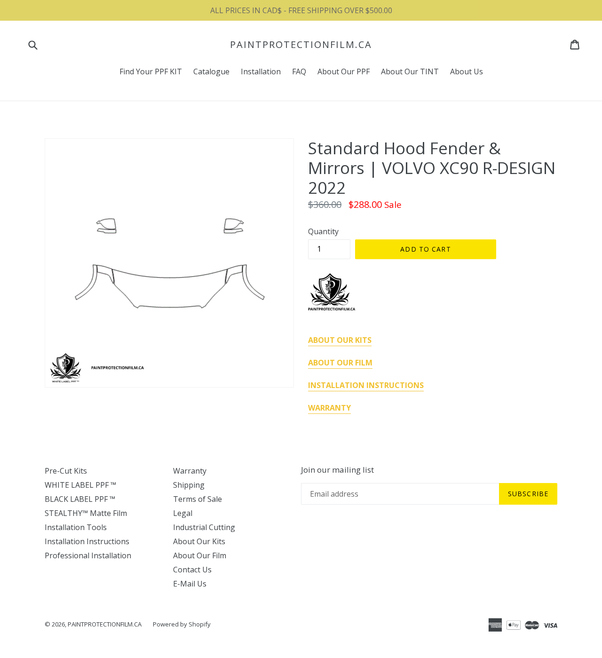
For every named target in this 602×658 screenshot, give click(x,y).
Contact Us (192, 569)
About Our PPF (343, 71)
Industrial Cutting (204, 527)
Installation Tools (76, 527)
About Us (466, 71)
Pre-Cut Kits (66, 471)
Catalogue (211, 71)
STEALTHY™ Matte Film (86, 513)
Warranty (189, 471)
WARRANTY (329, 408)
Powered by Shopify (182, 624)
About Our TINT (410, 71)
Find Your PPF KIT (150, 71)
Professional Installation (88, 555)
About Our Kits (199, 541)
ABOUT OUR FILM (340, 362)
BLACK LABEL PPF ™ (80, 499)
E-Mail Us (189, 584)
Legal (182, 513)
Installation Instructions (87, 541)
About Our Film (199, 555)
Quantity (323, 231)
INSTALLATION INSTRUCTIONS (366, 385)
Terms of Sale (197, 499)
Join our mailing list (337, 470)
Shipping (189, 485)
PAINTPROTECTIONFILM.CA (301, 44)
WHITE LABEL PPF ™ (80, 485)
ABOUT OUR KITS (340, 340)
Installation (261, 71)
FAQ (299, 71)
